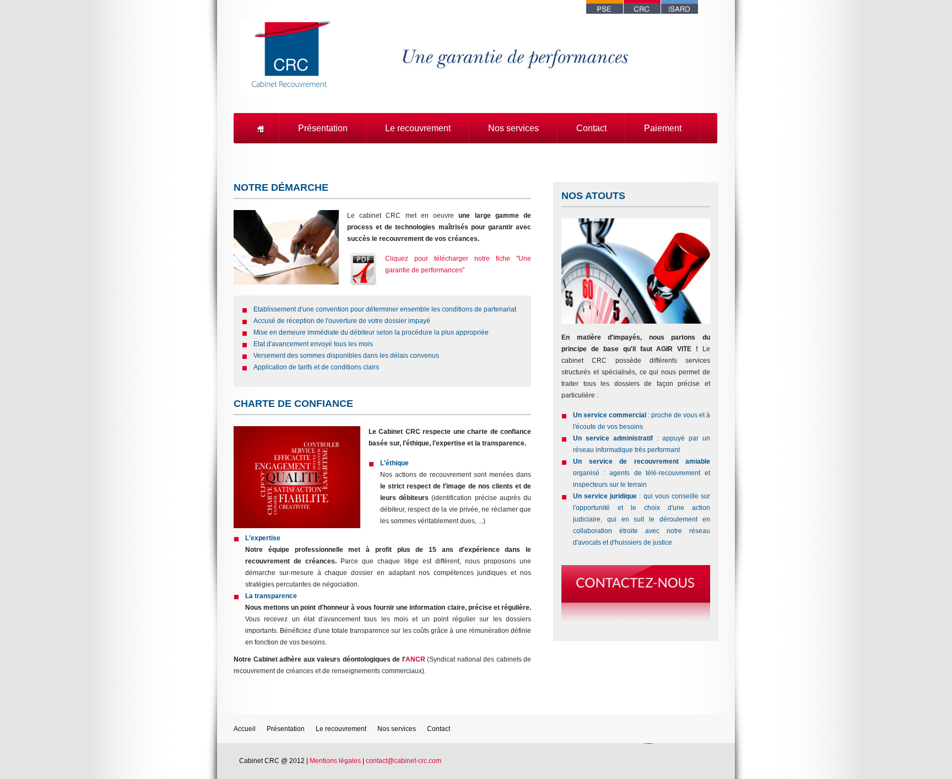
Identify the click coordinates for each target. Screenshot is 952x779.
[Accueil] (262, 128)
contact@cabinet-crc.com (403, 761)
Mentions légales (335, 761)
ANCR (415, 659)
